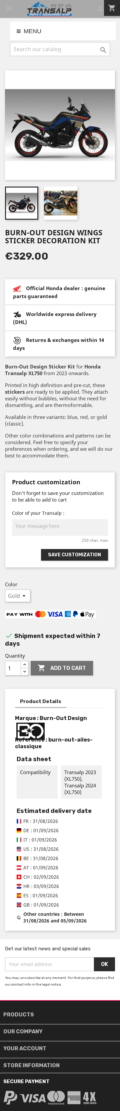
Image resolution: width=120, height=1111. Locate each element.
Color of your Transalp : (38, 513)
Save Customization (74, 555)
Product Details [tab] (40, 701)
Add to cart (62, 668)
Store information (31, 1065)
